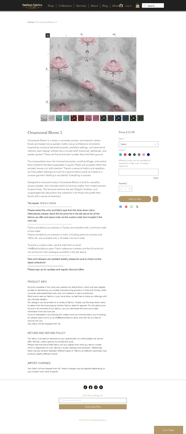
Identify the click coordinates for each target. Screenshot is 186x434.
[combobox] (138, 144)
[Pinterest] (101, 387)
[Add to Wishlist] (155, 199)
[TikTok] (85, 387)
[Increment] (130, 188)
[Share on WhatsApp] (131, 207)
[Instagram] (96, 387)
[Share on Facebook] (120, 207)
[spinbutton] (125, 188)
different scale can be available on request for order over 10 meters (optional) (135, 163)
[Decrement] (121, 188)
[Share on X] (137, 207)
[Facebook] (90, 387)
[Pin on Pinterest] (126, 207)
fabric (122, 138)
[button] (138, 5)
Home (31, 22)
